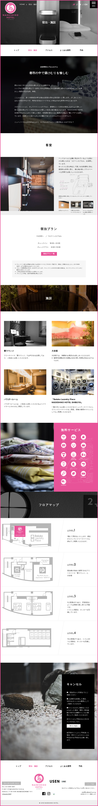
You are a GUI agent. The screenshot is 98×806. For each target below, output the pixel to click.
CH (85, 4)
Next (50, 186)
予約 (81, 50)
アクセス (49, 50)
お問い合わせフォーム (89, 792)
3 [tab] (27, 211)
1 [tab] (22, 211)
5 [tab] (32, 211)
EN (79, 4)
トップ (16, 50)
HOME (22, 4)
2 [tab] (25, 211)
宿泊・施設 (32, 50)
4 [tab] (29, 211)
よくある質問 (65, 50)
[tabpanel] (27, 186)
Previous (3, 186)
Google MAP (7, 794)
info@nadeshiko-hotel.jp (15, 789)
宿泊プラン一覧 (49, 254)
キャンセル (74, 726)
